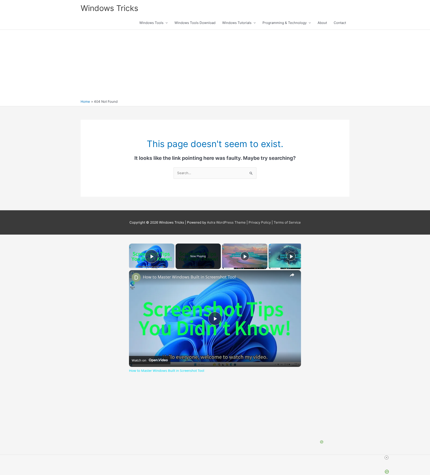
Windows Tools (151, 23)
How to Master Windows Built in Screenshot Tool (189, 277)
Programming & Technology (284, 23)
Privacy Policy (260, 222)
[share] (292, 275)
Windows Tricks (109, 8)
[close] (387, 458)
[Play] (244, 256)
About (322, 23)
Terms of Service (287, 222)
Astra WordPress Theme (226, 222)
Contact (340, 23)
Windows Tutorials (237, 23)
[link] (136, 277)
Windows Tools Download (194, 23)
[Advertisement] (215, 65)
